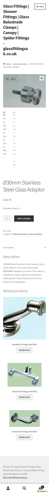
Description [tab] (8, 247)
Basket (38, 486)
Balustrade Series (20, 64)
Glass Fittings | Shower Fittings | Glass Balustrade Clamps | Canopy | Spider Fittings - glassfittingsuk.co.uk (16, 30)
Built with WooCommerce (15, 477)
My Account (8, 488)
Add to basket (24, 218)
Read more (24, 350)
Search (24, 488)
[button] (42, 78)
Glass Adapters (35, 234)
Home (8, 64)
